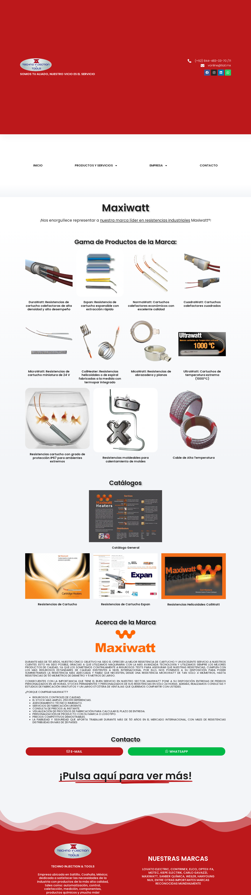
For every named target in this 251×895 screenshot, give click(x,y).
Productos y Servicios (94, 165)
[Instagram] (214, 73)
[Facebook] (207, 73)
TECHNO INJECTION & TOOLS (72, 866)
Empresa (156, 165)
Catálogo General (125, 548)
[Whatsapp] (228, 73)
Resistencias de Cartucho (57, 604)
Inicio (38, 165)
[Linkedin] (221, 73)
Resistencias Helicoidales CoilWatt (193, 604)
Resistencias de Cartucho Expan (125, 604)
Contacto (209, 165)
